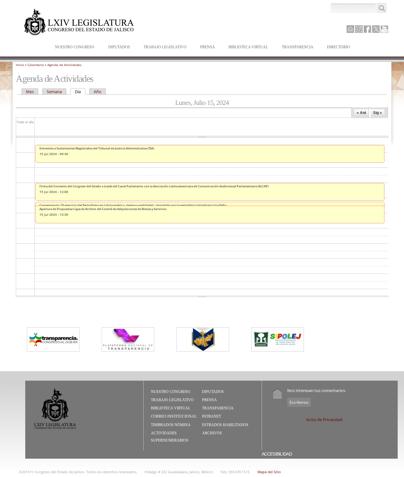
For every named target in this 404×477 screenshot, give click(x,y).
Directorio (338, 47)
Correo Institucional (174, 416)
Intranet (211, 416)
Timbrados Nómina (171, 425)
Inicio (20, 65)
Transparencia (297, 47)
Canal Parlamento (350, 29)
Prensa (204, 47)
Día (80, 91)
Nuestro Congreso (71, 47)
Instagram (359, 29)
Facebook (367, 29)
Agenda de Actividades (64, 65)
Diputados (116, 47)
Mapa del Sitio (269, 471)
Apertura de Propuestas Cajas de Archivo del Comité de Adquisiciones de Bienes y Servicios (102, 209)
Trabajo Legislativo (162, 47)
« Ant (361, 113)
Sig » (377, 113)
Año (97, 91)
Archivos (212, 433)
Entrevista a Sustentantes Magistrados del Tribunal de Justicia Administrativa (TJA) (96, 148)
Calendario (35, 65)
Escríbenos (299, 402)
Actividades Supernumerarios (169, 437)
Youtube (384, 29)
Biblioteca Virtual (245, 47)
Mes (30, 91)
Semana (54, 91)
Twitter (376, 29)
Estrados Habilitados (225, 425)
